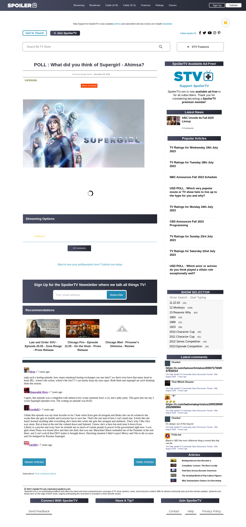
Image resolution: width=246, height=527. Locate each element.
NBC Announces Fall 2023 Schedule (193, 177)
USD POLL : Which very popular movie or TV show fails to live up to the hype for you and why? (193, 192)
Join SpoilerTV (66, 33)
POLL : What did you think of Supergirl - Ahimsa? (89, 64)
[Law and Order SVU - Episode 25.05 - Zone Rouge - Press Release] (43, 338)
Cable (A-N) (111, 5)
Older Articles (145, 462)
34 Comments (79, 248)
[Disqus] (89, 407)
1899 (173, 322)
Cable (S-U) (129, 5)
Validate (233, 5)
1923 (173, 327)
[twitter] (204, 33)
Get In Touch (35, 33)
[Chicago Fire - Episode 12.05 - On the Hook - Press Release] (82, 338)
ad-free (117, 24)
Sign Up (217, 5)
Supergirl (31, 80)
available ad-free (206, 91)
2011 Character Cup (182, 336)
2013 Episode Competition (186, 346)
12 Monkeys (177, 307)
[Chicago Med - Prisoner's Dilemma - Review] (122, 338)
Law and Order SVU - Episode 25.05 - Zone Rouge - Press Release (43, 346)
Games (173, 5)
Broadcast (95, 5)
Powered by (28, 236)
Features (145, 5)
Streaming (78, 5)
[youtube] (209, 33)
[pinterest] (219, 33)
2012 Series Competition (185, 341)
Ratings (160, 5)
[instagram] (215, 33)
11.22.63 (175, 302)
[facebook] (200, 33)
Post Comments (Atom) (45, 474)
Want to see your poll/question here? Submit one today (90, 264)
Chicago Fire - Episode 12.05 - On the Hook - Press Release (83, 346)
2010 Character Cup (182, 331)
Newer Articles (34, 462)
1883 (173, 317)
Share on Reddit (89, 86)
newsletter (167, 24)
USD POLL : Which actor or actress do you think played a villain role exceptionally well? (193, 269)
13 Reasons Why (180, 312)
